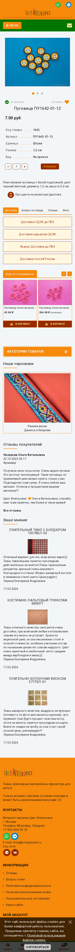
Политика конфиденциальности (28, 885)
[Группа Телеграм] (6, 852)
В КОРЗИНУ (22, 324)
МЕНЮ (13, 25)
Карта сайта (14, 904)
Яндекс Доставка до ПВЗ (37, 246)
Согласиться (37, 947)
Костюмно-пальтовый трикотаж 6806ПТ (37, 601)
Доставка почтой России (37, 259)
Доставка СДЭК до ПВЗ (37, 222)
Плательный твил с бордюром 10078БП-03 (37, 531)
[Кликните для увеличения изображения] (37, 62)
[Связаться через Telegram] (69, 4)
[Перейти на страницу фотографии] (37, 398)
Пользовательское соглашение (28, 898)
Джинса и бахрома (37, 430)
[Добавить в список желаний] (59, 102)
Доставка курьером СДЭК (37, 234)
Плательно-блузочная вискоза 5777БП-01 (37, 680)
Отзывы (11, 873)
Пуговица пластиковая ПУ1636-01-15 (55, 307)
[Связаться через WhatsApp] (59, 4)
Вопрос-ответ (15, 879)
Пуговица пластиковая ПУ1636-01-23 (20, 307)
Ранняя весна (37, 426)
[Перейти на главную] (37, 13)
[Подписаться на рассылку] (69, 25)
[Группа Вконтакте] (15, 852)
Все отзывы (12, 510)
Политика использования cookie (28, 892)
